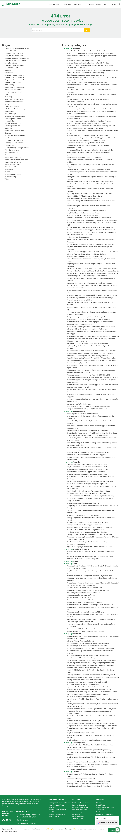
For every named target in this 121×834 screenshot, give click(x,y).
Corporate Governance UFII (15, 75)
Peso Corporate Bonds (13, 119)
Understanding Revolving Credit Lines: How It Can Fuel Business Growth (93, 271)
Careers (8, 70)
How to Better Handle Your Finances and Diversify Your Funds (89, 786)
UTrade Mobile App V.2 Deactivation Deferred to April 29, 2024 (90, 353)
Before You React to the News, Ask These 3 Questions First (88, 643)
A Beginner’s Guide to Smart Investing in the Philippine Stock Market (92, 726)
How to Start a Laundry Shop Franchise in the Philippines (87, 135)
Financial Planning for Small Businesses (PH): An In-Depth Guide (90, 181)
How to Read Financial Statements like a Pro (83, 503)
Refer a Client (76, 814)
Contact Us (112, 4)
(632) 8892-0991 (22, 820)
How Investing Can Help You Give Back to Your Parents (87, 646)
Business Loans (79, 411)
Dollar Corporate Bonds (13, 92)
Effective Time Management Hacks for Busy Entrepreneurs (88, 452)
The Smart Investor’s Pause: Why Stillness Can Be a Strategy (89, 121)
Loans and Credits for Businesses (79, 404)
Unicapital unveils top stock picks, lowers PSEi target (86, 612)
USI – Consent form (12, 167)
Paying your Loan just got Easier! (78, 237)
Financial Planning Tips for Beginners (80, 363)
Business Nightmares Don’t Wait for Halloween (84, 157)
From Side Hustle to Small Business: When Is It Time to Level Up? (90, 227)
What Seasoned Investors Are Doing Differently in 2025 (87, 682)
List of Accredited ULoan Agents (16, 109)
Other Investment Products (15, 116)
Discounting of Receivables (14, 87)
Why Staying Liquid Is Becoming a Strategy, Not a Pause (87, 474)
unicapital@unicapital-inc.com (26, 823)
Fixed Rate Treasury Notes (14, 99)
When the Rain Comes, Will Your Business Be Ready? (86, 51)
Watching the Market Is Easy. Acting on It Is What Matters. (88, 655)
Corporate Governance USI (15, 80)
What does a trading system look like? (81, 779)
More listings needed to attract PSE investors (83, 593)
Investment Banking (12, 106)
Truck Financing (77, 812)
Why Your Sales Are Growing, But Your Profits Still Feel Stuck (88, 63)
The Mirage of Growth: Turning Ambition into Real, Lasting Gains (90, 150)
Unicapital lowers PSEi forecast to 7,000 (81, 597)
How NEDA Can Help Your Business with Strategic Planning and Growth (92, 295)
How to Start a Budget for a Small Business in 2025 (85, 256)
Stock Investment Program (15, 135)
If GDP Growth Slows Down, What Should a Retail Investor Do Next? (91, 660)
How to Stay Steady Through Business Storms (83, 60)
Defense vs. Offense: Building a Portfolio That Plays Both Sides (89, 576)
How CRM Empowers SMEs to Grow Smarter (83, 198)
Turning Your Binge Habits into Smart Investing (84, 680)
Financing (8, 97)
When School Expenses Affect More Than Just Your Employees (90, 53)
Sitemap (8, 133)
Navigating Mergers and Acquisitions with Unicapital (86, 317)
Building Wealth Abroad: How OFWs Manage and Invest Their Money (92, 268)
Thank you (8, 138)
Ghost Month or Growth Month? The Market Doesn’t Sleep (88, 491)
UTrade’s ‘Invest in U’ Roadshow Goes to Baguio (84, 721)
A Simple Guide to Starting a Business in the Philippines (87, 329)
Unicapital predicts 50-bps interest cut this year (84, 602)
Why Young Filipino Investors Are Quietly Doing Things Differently (90, 663)
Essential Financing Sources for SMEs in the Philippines (86, 455)
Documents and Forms (13, 89)
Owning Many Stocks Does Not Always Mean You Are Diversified (90, 481)
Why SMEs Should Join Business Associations (83, 213)
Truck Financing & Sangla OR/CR (17, 148)
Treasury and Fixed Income (15, 143)
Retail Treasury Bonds (13, 123)
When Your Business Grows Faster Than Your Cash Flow (87, 123)
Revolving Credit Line (12, 126)
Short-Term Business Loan (14, 131)
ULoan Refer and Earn (13, 157)
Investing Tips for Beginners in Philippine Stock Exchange (87, 784)
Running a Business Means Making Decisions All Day (85, 73)
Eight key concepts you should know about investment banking (90, 547)
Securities (8, 128)
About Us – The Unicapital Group (17, 48)
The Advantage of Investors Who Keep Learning (84, 658)
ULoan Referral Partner (13, 162)
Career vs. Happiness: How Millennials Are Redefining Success (89, 283)
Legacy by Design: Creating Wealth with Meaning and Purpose (89, 193)
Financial (76, 462)
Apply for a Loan (11, 63)
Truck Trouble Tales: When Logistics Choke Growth (85, 143)
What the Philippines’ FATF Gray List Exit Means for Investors (89, 218)
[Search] (87, 30)
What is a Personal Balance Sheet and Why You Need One (88, 762)
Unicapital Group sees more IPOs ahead (81, 600)
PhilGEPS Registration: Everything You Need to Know (86, 140)
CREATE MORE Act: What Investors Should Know (84, 196)
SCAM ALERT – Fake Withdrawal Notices (81, 697)
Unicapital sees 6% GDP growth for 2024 (81, 595)
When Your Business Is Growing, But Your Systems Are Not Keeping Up (92, 70)
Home (7, 104)
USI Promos (9, 169)
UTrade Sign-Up (10, 177)
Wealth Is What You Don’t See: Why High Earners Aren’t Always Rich (91, 709)
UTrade (7, 172)
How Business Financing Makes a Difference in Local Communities (91, 327)
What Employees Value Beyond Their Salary (83, 414)
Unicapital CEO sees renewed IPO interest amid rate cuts (88, 590)
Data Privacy (9, 85)
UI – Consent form (11, 152)
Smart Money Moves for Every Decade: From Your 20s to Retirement (92, 220)
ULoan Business (10, 155)
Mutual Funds (9, 111)
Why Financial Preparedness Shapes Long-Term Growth (88, 469)
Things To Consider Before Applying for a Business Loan (87, 409)
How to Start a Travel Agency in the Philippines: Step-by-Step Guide (92, 433)
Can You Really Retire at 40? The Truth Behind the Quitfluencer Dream (93, 677)
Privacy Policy (51, 829)
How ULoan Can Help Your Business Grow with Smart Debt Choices (91, 351)
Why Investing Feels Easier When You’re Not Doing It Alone (88, 467)
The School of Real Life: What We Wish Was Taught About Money (90, 496)
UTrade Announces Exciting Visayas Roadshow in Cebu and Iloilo (90, 723)
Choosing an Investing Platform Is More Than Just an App (88, 464)
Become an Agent (11, 68)
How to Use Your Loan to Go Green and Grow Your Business (88, 319)
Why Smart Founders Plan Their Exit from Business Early (87, 82)
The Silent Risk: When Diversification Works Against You (87, 210)
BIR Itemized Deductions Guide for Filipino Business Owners (88, 169)
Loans (75, 561)
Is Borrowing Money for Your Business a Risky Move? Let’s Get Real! (91, 360)
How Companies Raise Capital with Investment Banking (87, 542)
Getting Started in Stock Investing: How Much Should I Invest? (89, 535)
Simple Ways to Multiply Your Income (80, 733)
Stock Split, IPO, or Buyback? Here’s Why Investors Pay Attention (90, 648)
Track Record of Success (14, 140)
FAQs (104, 4)
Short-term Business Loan (80, 803)
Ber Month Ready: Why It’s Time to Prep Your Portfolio (86, 493)
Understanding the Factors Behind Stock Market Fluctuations (89, 527)
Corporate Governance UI (14, 77)
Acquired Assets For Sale (14, 53)
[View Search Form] (119, 4)
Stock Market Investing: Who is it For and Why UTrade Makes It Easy (91, 358)
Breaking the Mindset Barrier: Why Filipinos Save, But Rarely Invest (91, 675)
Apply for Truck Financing (14, 65)
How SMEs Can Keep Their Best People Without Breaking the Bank (91, 126)
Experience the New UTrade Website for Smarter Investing (88, 687)
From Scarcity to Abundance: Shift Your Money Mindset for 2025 (90, 244)
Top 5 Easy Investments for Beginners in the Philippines (87, 532)
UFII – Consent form (12, 150)
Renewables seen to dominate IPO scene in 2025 (85, 588)
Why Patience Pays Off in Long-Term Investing (84, 515)
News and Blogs (10, 114)
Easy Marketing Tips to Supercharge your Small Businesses (88, 343)
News (75, 564)
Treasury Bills (9, 145)
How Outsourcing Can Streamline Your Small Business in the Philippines (93, 336)
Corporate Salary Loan (13, 82)
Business (76, 48)
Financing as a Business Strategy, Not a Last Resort (85, 75)
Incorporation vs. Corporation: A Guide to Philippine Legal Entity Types (92, 138)
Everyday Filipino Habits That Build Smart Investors (85, 667)
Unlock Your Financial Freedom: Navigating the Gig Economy (89, 750)
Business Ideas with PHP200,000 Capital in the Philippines (87, 430)
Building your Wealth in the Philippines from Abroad (85, 525)
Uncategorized (79, 742)
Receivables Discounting (80, 807)
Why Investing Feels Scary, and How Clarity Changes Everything (90, 665)
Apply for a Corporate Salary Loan (17, 58)
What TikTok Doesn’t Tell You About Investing (83, 684)
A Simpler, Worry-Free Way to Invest (80, 641)
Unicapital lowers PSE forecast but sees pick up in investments (90, 605)
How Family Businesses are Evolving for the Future (85, 128)
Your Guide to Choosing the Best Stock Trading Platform (87, 356)
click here (74, 829)
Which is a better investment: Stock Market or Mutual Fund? (89, 740)
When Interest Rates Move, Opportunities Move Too (86, 472)
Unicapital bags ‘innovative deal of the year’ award (85, 631)
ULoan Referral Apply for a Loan (16, 160)
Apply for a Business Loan (14, 56)
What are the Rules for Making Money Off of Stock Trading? (89, 781)
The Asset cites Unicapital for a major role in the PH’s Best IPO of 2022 (92, 377)
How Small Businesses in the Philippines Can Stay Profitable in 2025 (91, 230)
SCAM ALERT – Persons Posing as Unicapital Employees (87, 484)
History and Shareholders (14, 102)
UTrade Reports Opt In (13, 174)
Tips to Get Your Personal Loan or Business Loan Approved (88, 406)
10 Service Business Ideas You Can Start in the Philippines (87, 435)
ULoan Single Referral (12, 164)
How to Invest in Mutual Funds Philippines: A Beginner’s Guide (89, 689)
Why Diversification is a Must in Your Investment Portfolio (87, 522)
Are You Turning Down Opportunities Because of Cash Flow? (89, 109)
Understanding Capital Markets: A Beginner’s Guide (85, 530)
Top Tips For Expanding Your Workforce (81, 769)
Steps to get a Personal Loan (77, 544)
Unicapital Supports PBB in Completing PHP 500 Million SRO (88, 375)
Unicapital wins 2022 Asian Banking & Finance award (86, 629)
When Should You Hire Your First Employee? (83, 215)
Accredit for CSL (11, 51)
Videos (7, 179)
